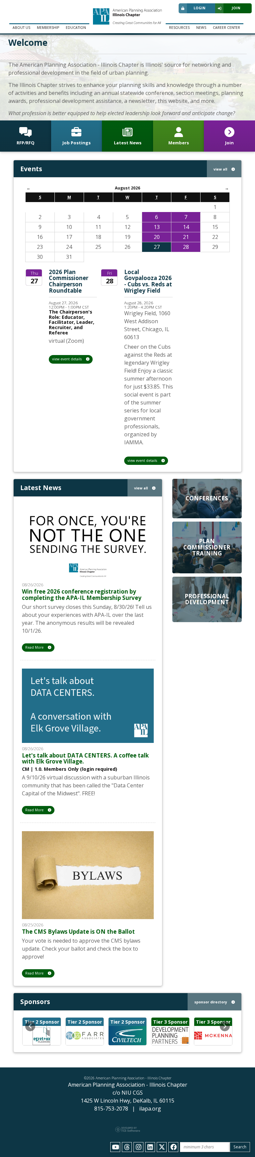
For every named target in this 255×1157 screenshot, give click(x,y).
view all (220, 169)
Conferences (207, 498)
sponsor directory (211, 1002)
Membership (48, 27)
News (201, 27)
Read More (34, 647)
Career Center (226, 27)
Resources (179, 27)
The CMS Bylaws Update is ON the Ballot (78, 931)
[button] (30, 1026)
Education (76, 27)
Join (236, 8)
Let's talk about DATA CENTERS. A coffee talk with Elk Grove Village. (85, 758)
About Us (21, 27)
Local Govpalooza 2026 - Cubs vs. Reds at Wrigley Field (148, 281)
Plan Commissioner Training (206, 547)
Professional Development (207, 599)
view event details (67, 359)
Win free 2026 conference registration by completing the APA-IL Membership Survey (81, 595)
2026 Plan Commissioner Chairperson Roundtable (68, 281)
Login (200, 8)
